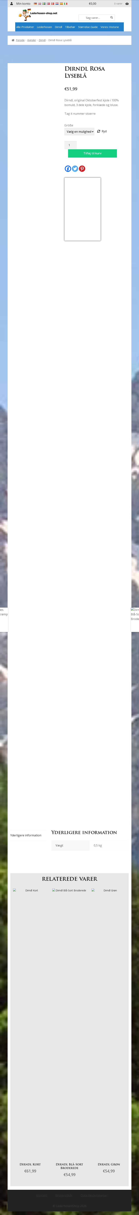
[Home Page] (48, 15)
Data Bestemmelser (94, 1195)
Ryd (104, 131)
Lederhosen (44, 27)
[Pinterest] (82, 169)
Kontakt (41, 1195)
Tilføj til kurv (92, 153)
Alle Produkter (25, 27)
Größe (68, 125)
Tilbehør (70, 27)
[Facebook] (68, 169)
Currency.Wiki (90, 238)
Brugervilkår (63, 1195)
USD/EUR (72, 238)
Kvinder (31, 40)
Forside (20, 40)
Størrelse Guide (88, 27)
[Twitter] (75, 169)
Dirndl (58, 27)
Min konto (23, 4)
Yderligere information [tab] (25, 835)
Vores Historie (110, 27)
